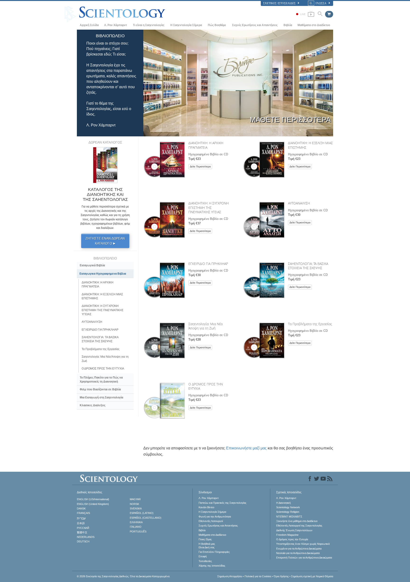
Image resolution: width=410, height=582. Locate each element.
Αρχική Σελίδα (89, 25)
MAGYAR (135, 499)
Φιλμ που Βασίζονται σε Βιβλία (100, 389)
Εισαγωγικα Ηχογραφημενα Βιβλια (102, 273)
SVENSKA (136, 508)
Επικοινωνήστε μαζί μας (246, 448)
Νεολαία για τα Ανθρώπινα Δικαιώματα (298, 553)
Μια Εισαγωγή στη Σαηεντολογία (101, 397)
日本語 (81, 523)
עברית (81, 518)
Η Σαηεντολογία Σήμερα (186, 25)
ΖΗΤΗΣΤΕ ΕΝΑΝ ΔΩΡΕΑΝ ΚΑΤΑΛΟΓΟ (105, 240)
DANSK (81, 508)
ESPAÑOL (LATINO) (142, 513)
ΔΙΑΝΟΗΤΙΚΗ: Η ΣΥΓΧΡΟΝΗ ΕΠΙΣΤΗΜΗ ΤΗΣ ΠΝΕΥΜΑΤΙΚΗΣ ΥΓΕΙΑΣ (208, 207)
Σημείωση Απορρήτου (229, 576)
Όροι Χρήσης (281, 576)
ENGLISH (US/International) (93, 499)
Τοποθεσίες (205, 561)
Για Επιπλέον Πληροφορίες (214, 551)
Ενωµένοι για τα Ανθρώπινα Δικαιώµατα (298, 548)
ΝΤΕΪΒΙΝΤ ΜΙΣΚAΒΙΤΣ (289, 516)
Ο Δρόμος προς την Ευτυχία (292, 539)
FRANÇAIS (83, 513)
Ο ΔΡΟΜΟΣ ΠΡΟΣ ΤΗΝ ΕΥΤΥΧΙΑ (205, 386)
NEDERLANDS (85, 537)
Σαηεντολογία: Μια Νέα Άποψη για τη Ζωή (205, 326)
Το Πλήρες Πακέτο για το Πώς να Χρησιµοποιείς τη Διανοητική (101, 379)
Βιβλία (288, 25)
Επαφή (203, 556)
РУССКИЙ (83, 528)
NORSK (134, 504)
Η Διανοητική (283, 502)
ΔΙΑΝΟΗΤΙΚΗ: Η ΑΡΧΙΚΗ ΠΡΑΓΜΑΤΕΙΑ (205, 145)
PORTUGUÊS (138, 531)
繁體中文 (82, 532)
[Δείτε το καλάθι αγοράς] (329, 14)
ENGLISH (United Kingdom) (93, 504)
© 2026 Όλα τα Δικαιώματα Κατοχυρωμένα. (123, 576)
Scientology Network (288, 507)
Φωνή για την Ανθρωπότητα (215, 516)
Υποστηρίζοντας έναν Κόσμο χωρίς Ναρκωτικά (303, 543)
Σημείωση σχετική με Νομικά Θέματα (312, 576)
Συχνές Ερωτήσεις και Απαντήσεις (255, 25)
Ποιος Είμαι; (205, 539)
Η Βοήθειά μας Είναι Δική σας (207, 545)
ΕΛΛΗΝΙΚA (136, 522)
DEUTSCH (83, 541)
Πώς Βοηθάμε (217, 25)
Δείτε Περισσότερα (200, 166)
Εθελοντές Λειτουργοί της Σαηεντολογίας (299, 525)
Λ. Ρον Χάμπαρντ (115, 25)
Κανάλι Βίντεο (206, 507)
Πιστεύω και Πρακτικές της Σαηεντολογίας (222, 502)
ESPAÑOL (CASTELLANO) (145, 517)
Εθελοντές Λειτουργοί (211, 521)
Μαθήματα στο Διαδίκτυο (314, 25)
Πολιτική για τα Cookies (258, 576)
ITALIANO (135, 526)
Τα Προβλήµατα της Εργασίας (310, 324)
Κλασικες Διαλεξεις (92, 405)
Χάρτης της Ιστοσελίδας (212, 565)
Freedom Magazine (287, 534)
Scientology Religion (287, 511)
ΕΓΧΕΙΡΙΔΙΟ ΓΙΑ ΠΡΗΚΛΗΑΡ (208, 263)
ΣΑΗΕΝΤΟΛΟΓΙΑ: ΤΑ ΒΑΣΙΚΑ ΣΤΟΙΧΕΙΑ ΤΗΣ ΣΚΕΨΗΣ (308, 265)
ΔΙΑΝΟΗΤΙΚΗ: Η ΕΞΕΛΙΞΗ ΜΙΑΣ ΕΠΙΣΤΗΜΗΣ (310, 145)
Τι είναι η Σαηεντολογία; (148, 25)
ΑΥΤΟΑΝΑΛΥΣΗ (299, 203)
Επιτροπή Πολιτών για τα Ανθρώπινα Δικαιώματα (304, 557)
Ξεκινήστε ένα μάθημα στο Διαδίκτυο (296, 521)
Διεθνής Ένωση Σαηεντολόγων (294, 530)
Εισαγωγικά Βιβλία (92, 265)
